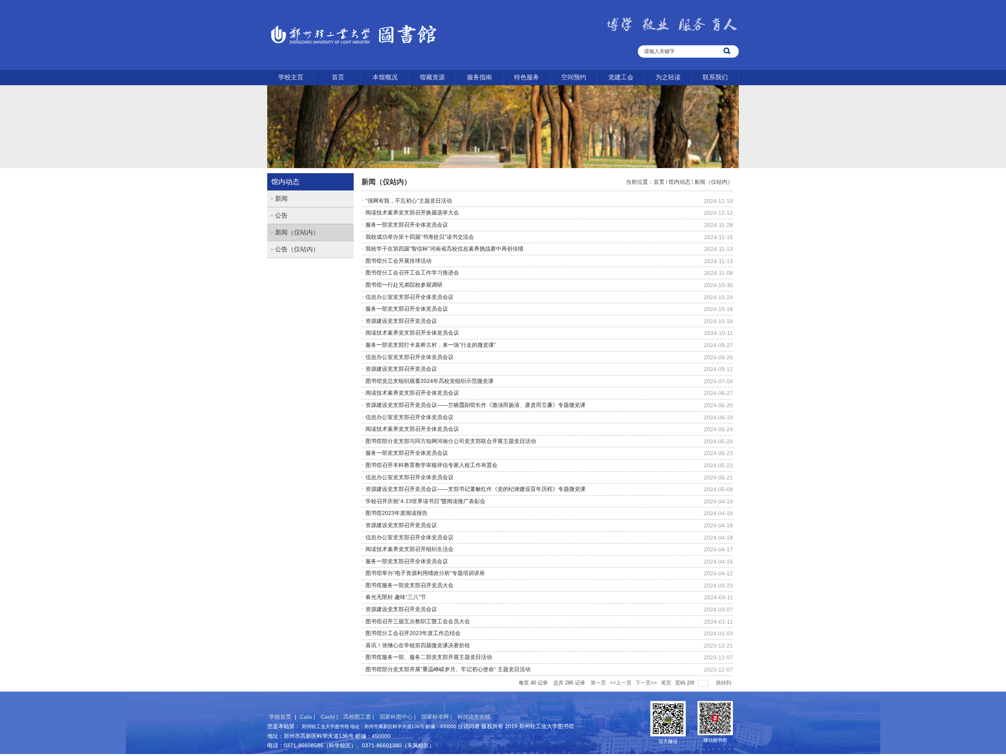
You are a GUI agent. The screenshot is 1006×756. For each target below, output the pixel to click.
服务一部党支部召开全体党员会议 (406, 224)
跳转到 (724, 683)
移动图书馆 (715, 740)
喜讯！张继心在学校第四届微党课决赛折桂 (417, 645)
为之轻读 (668, 77)
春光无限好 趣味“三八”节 (395, 597)
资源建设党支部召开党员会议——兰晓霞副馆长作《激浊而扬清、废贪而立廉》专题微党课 (475, 405)
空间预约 (573, 77)
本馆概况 (385, 77)
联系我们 (715, 77)
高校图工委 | (359, 717)
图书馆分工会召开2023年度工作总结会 (413, 633)
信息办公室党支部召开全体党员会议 (409, 297)
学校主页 (290, 77)
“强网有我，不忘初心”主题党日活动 (408, 201)
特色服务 (526, 77)
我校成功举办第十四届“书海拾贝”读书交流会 (419, 237)
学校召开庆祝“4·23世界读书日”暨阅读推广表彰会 (425, 501)
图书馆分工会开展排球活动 (398, 261)
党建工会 (620, 77)
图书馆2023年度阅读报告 (396, 513)
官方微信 (668, 741)
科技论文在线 (473, 717)
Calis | (308, 717)
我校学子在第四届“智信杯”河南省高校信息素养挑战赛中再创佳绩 (444, 248)
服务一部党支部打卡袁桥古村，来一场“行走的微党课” (430, 345)
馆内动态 (679, 182)
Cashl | (330, 717)
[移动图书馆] (715, 717)
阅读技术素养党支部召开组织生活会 (409, 549)
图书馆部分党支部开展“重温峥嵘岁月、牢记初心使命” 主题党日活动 (448, 669)
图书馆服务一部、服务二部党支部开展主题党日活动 (428, 657)
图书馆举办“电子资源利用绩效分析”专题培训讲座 (425, 573)
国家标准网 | (437, 717)
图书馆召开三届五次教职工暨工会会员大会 (417, 621)
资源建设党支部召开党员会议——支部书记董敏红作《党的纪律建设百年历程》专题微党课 (475, 489)
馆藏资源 (432, 77)
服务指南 (479, 77)
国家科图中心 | (398, 717)
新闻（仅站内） (713, 182)
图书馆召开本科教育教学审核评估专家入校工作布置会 (431, 465)
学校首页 (280, 717)
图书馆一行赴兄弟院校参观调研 (403, 285)
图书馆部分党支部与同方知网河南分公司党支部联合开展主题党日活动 (450, 441)
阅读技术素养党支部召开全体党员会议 (412, 332)
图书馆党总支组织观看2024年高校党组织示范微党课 (429, 381)
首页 (338, 77)
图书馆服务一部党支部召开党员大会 (409, 585)
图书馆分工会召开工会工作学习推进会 (412, 272)
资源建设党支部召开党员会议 (401, 321)
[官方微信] (668, 718)
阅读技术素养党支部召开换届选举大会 (412, 212)
